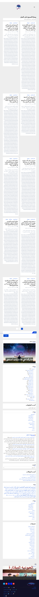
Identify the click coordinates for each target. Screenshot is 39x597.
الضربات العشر (30, 490)
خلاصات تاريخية (30, 391)
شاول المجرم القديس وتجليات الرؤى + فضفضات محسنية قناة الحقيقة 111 (11, 223)
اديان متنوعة (31, 374)
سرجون (24, 493)
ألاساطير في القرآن (30, 370)
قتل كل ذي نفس (7, 493)
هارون (31, 496)
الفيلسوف (16, 490)
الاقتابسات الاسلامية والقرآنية (29, 535)
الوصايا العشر (10, 490)
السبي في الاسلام (30, 386)
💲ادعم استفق (14, 589)
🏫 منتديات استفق (6, 587)
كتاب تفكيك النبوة (33, 476)
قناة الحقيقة (26, 495)
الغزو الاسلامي (21, 490)
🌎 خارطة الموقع (6, 593)
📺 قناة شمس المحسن (7, 589)
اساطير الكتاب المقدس (15, 487)
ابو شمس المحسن (25, 487)
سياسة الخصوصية (31, 427)
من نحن (33, 430)
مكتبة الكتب (32, 400)
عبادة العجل (16, 493)
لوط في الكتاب (19, 495)
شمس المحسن (21, 493)
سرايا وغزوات (28, 493)
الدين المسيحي (33, 158)
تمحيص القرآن (32, 545)
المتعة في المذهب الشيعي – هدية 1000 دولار (29, 477)
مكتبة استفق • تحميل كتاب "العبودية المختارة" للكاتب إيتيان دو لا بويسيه (23, 437)
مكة (13, 495)
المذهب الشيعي (30, 387)
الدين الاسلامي (30, 381)
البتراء (6, 488)
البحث (35, 332)
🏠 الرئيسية (13, 587)
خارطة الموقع (32, 424)
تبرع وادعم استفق (31, 511)
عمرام (12, 493)
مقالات (33, 397)
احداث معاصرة (30, 371)
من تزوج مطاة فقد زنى (10, 495)
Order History (30, 417)
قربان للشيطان (32, 495)
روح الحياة (10, 219)
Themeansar (34, 588)
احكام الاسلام (31, 373)
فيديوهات (28, 158)
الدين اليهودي (31, 384)
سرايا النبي (32, 493)
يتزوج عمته (27, 496)
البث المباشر (31, 380)
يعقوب (15, 496)
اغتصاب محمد (30, 488)
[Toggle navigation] (34, 7)
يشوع (18, 496)
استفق (8, 487)
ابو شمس (33, 487)
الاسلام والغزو (13, 488)
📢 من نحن (12, 593)
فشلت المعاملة (30, 420)
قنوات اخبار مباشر (31, 553)
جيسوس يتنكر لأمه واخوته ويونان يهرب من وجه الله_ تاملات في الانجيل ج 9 (28, 162)
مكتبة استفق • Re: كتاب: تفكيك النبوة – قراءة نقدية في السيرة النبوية (23, 444)
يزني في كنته (22, 496)
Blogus (35, 587)
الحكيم (35, 490)
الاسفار (16, 488)
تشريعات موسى (27, 491)
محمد (15, 495)
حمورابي (7, 491)
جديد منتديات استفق (31, 434)
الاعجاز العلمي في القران (29, 377)
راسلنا (33, 425)
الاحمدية (31, 376)
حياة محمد (31, 390)
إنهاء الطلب (32, 414)
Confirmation (31, 415)
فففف (33, 428)
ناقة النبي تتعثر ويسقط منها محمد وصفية (29, 480)
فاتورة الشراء (31, 418)
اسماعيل (34, 488)
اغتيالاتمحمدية (26, 488)
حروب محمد (11, 491)
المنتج (33, 421)
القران (14, 490)
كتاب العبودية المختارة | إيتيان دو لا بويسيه (29, 474)
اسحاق (5, 487)
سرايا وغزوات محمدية (29, 394)
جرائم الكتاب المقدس (19, 491)
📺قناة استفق (13, 591)
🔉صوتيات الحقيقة (6, 591)
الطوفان (25, 490)
